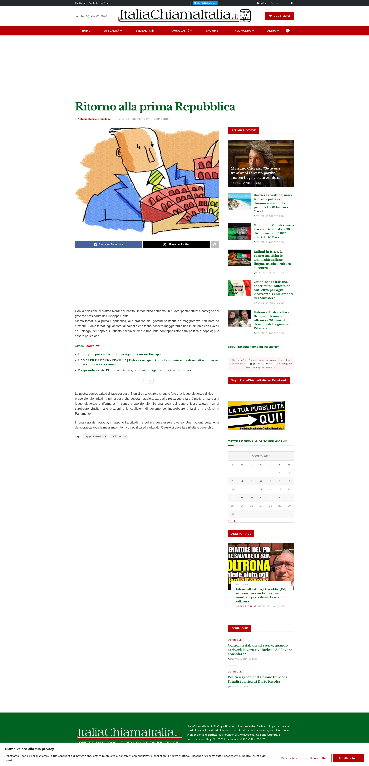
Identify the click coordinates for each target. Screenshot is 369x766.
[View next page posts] (151, 380)
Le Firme (105, 3)
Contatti (93, 3)
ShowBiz (212, 30)
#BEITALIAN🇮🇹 (145, 30)
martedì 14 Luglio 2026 (243, 659)
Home (86, 30)
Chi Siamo (80, 3)
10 (232, 489)
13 (261, 489)
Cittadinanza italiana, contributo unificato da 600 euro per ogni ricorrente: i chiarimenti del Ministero (273, 290)
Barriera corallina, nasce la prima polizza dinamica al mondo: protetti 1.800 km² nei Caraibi (273, 203)
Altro (271, 30)
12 (251, 489)
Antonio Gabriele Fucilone (94, 119)
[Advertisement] (184, 68)
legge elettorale (95, 436)
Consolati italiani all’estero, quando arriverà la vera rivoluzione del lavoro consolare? (260, 649)
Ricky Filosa (244, 606)
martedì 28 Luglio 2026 (270, 606)
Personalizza (289, 758)
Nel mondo (243, 30)
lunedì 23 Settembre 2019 (134, 119)
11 (242, 489)
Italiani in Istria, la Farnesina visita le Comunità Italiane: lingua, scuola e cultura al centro (272, 260)
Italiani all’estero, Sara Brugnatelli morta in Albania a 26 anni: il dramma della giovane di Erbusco (274, 320)
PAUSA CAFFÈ (180, 30)
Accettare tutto (349, 758)
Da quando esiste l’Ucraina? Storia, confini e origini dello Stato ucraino (134, 370)
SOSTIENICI (281, 15)
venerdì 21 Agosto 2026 (247, 183)
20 (261, 497)
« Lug (231, 520)
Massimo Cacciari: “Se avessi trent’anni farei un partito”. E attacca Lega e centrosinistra (256, 173)
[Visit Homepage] (184, 16)
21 (270, 497)
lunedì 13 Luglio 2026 (242, 686)
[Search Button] (291, 3)
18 (242, 497)
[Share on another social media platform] (215, 244)
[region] (184, 754)
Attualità (111, 30)
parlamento (118, 436)
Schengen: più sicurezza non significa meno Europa (119, 354)
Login (262, 3)
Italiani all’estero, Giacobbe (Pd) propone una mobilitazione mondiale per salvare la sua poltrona (260, 595)
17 (232, 497)
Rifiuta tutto (318, 758)
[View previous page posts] (143, 380)
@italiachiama (262, 364)
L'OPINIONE (161, 119)
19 (251, 497)
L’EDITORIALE (241, 584)
